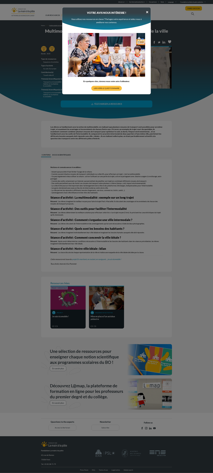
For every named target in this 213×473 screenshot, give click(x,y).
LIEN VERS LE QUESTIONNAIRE (106, 88)
